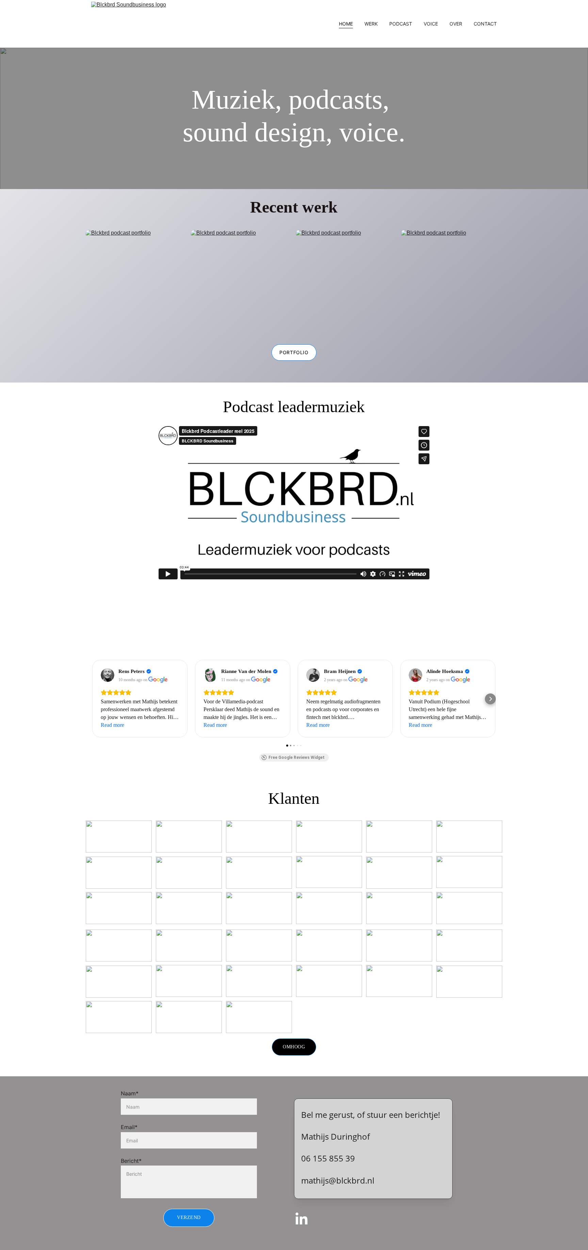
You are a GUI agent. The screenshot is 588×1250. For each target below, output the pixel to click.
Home (346, 24)
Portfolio (293, 352)
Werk (371, 24)
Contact (485, 24)
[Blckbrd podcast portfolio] (346, 281)
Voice (431, 24)
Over (456, 24)
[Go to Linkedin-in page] (301, 1219)
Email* (129, 1127)
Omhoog (294, 1046)
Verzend (189, 1217)
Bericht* (131, 1160)
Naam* (129, 1093)
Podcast (400, 24)
